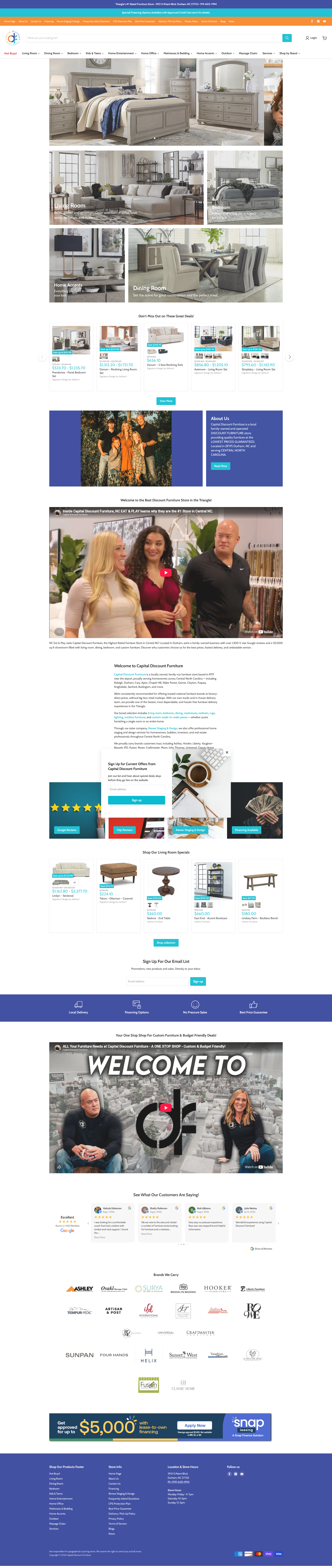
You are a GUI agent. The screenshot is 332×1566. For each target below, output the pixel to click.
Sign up (137, 800)
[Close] (227, 752)
